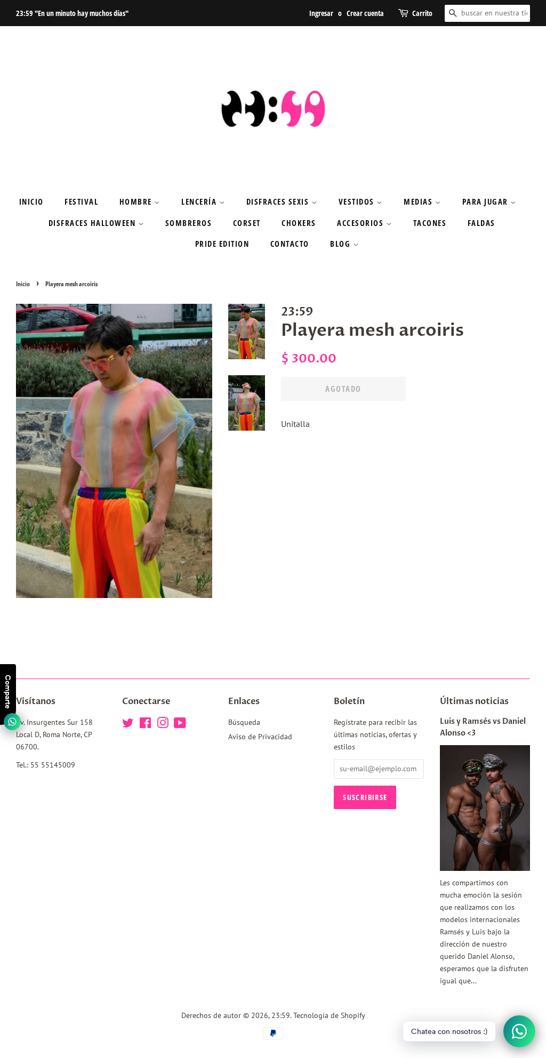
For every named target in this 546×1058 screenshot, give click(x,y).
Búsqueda (244, 722)
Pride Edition (222, 243)
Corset (247, 222)
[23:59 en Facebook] (145, 725)
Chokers (299, 222)
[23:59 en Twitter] (128, 725)
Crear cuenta (365, 13)
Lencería (200, 201)
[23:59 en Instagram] (162, 725)
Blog (341, 243)
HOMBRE (137, 201)
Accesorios (361, 222)
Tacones (430, 222)
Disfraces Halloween (93, 222)
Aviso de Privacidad (260, 736)
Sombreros (188, 222)
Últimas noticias (474, 701)
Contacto (289, 243)
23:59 (280, 1015)
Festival (81, 201)
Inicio (31, 201)
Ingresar (321, 13)
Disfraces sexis (278, 201)
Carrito (422, 13)
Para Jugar (486, 201)
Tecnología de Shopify (329, 1015)
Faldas (481, 222)
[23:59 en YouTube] (180, 725)
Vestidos (358, 201)
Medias (419, 201)
